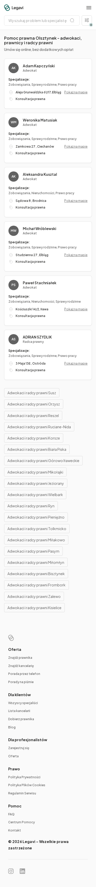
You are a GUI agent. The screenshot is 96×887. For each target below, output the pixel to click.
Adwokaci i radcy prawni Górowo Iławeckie (43, 460)
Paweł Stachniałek (39, 283)
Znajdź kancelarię (21, 666)
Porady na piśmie (21, 682)
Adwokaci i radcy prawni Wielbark (35, 494)
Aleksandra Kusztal (40, 174)
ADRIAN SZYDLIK (37, 337)
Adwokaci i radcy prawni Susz (31, 392)
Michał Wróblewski (39, 228)
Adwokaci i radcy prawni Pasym (33, 551)
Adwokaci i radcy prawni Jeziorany (35, 483)
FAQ (11, 814)
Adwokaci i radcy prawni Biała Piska (36, 449)
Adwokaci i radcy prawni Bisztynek (36, 573)
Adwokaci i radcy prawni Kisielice (34, 607)
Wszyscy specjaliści (23, 703)
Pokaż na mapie (76, 92)
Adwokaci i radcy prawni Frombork (36, 585)
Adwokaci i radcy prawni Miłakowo (36, 540)
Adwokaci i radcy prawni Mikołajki (35, 472)
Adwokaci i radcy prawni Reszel (33, 415)
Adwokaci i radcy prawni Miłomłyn (35, 562)
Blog (12, 727)
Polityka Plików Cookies (26, 785)
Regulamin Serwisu (22, 793)
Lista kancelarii (19, 711)
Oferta (13, 756)
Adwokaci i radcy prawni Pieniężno (36, 517)
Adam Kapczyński (39, 66)
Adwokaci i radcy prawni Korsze (33, 438)
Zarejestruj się (18, 748)
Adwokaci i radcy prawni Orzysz (33, 404)
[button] (89, 8)
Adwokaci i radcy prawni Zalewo (34, 596)
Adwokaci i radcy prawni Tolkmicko (36, 528)
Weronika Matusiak (40, 120)
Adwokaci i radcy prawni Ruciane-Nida (39, 426)
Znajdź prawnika (20, 658)
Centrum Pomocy (21, 822)
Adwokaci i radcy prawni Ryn (31, 505)
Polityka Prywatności (24, 777)
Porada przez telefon (24, 674)
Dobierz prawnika (21, 719)
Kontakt (14, 830)
